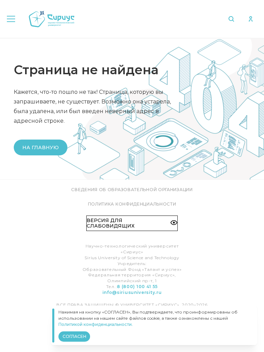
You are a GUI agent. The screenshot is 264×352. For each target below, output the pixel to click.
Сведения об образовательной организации (131, 189)
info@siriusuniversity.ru (132, 292)
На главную (40, 147)
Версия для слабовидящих (110, 223)
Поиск (233, 19)
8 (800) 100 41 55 (137, 286)
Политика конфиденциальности (132, 204)
